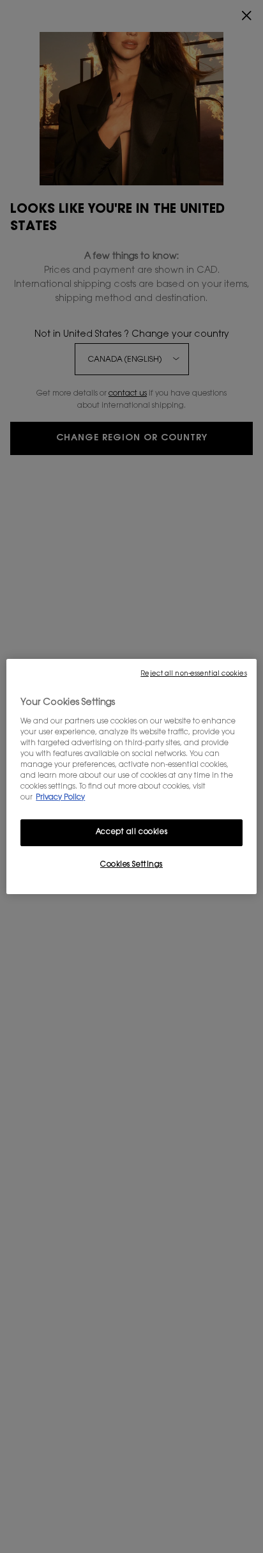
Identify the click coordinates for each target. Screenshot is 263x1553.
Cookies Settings (131, 865)
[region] (131, 776)
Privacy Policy (60, 797)
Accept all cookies (131, 832)
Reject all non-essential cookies (193, 673)
